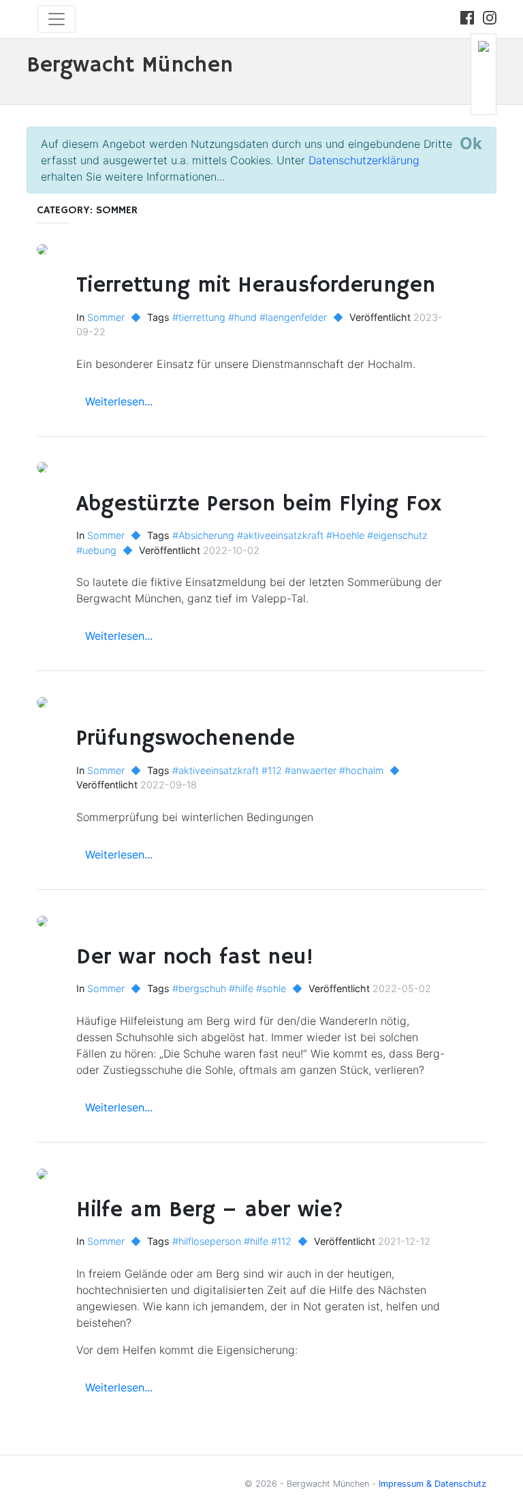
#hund (242, 317)
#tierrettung (198, 317)
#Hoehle (345, 535)
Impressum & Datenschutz (432, 1484)
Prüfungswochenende (185, 738)
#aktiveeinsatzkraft (280, 535)
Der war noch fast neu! (197, 957)
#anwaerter (310, 770)
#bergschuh (199, 988)
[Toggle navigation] (56, 19)
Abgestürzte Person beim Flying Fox (258, 504)
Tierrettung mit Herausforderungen (255, 285)
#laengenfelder (293, 317)
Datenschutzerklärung (363, 160)
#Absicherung (203, 535)
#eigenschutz (397, 535)
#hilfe (241, 988)
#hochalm (361, 770)
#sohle (271, 988)
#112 (272, 770)
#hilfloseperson (206, 1241)
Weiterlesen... (119, 401)
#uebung (96, 550)
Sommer (106, 317)
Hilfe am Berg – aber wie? (209, 1210)
